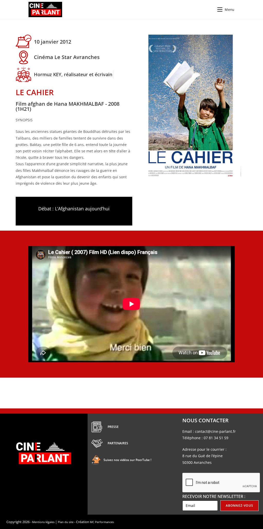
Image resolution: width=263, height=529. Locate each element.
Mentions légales (43, 522)
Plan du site (65, 522)
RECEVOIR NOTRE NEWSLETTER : (213, 496)
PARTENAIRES (118, 443)
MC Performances (102, 522)
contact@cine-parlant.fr (215, 431)
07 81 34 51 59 (216, 437)
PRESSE (113, 427)
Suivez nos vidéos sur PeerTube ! (127, 460)
